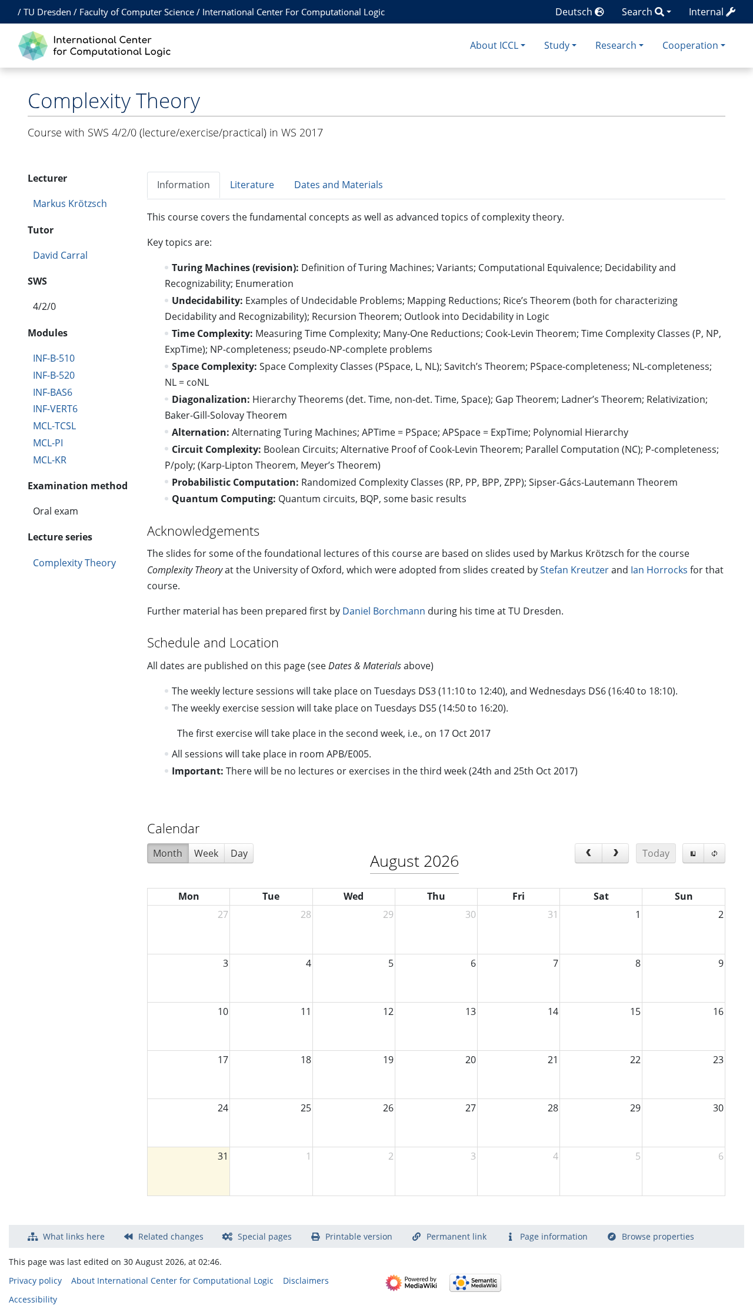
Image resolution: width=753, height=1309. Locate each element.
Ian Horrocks (659, 569)
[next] (615, 853)
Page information (554, 1236)
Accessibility (33, 1299)
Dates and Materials (338, 184)
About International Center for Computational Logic (172, 1280)
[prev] (588, 853)
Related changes (171, 1236)
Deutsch (575, 11)
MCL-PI (48, 442)
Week (206, 853)
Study (556, 45)
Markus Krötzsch (70, 203)
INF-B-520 (54, 375)
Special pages (265, 1236)
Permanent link (457, 1236)
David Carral (60, 255)
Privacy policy (35, 1280)
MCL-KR (49, 459)
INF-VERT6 (55, 408)
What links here (74, 1236)
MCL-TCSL (54, 425)
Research (616, 45)
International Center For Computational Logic (293, 12)
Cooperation (690, 45)
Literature (252, 184)
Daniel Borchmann (383, 611)
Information (183, 184)
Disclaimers (306, 1280)
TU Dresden (47, 12)
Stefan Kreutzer (574, 569)
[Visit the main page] (97, 44)
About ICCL (494, 45)
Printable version (358, 1236)
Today (655, 853)
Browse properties (658, 1236)
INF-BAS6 (52, 392)
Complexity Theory (74, 562)
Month (167, 853)
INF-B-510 (54, 358)
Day (239, 853)
